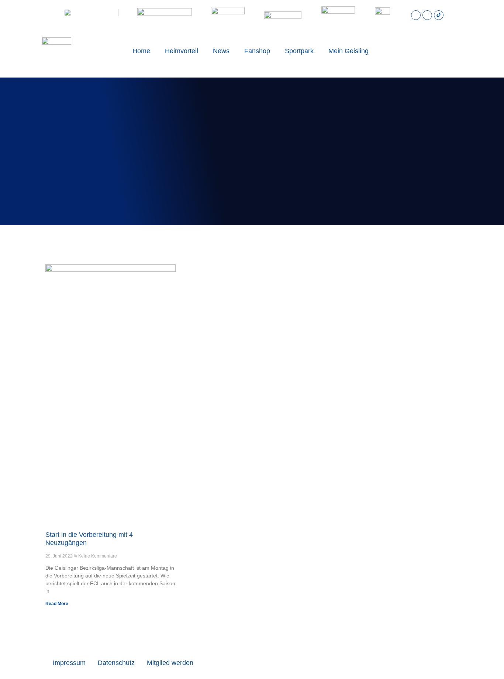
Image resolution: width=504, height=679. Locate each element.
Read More (56, 603)
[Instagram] (416, 15)
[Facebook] (427, 15)
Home (141, 51)
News (221, 51)
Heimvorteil (181, 51)
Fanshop (257, 51)
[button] (432, 51)
